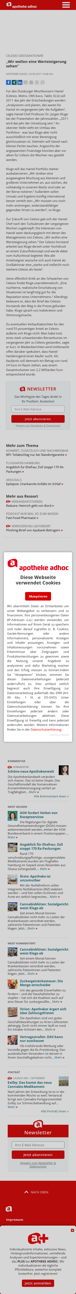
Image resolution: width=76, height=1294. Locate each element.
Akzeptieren (38, 596)
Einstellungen (59, 735)
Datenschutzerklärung (46, 729)
